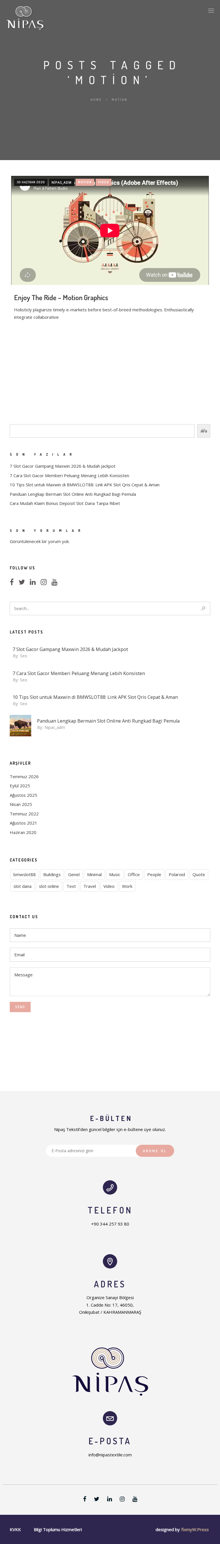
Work (127, 886)
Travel (89, 886)
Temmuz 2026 (24, 776)
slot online (49, 886)
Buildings (52, 874)
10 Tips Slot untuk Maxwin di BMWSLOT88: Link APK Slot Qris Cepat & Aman (85, 484)
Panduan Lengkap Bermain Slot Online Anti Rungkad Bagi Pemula (73, 494)
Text (71, 886)
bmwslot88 (24, 874)
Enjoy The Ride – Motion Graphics (61, 297)
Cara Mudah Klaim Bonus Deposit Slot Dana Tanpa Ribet (65, 503)
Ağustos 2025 (23, 795)
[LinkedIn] (34, 583)
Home (96, 100)
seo (23, 655)
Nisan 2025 (21, 804)
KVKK (15, 1529)
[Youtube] (56, 583)
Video (103, 182)
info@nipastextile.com (110, 1455)
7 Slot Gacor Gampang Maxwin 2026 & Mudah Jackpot (62, 466)
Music (114, 874)
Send (20, 1007)
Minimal (94, 874)
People (154, 874)
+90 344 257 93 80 (110, 1224)
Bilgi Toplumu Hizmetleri (58, 1529)
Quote (198, 874)
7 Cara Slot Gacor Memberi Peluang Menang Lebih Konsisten (69, 475)
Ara (204, 431)
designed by (168, 1529)
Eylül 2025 (20, 785)
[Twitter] (23, 583)
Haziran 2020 (23, 832)
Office (134, 874)
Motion (85, 182)
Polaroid (177, 874)
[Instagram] (45, 583)
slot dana (22, 886)
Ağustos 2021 (23, 823)
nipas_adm (62, 182)
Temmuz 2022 (24, 814)
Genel (74, 874)
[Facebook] (13, 583)
